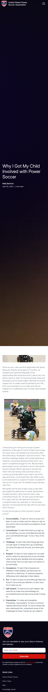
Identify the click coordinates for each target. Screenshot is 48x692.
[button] (43, 3)
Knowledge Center (9, 689)
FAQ (3, 685)
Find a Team (6, 681)
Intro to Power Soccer (10, 677)
